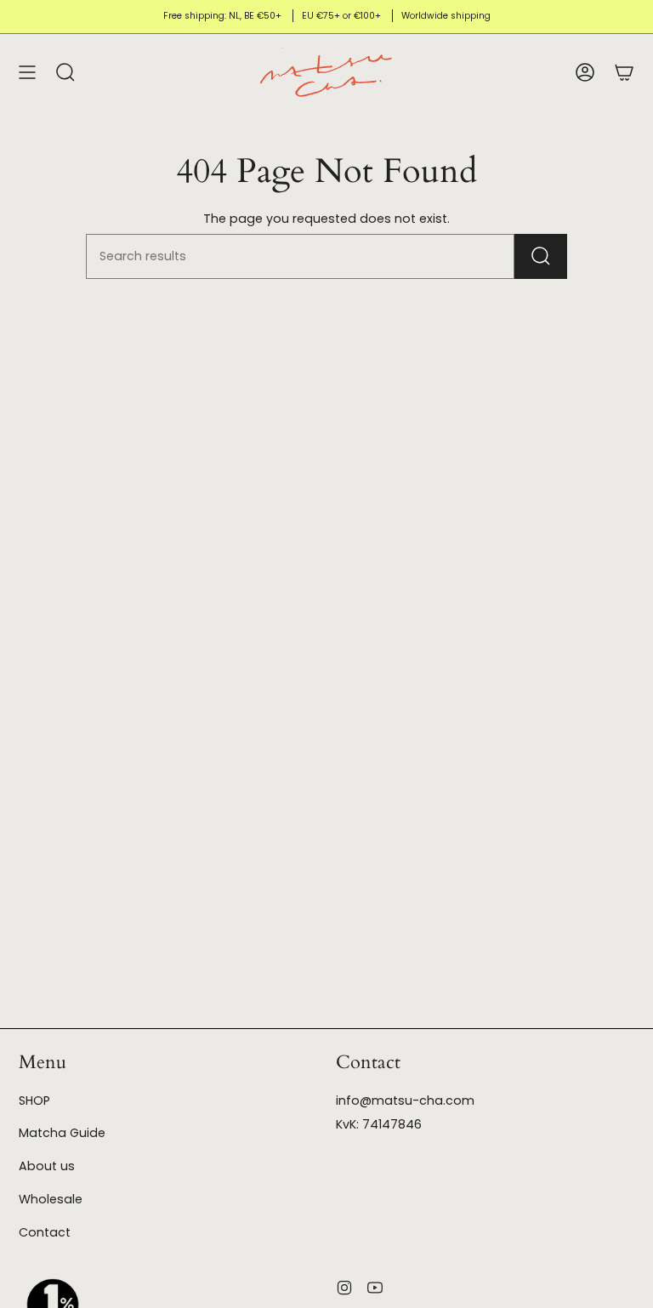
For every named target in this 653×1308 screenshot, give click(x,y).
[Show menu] (27, 72)
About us (47, 1165)
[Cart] (624, 72)
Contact (45, 1232)
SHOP (34, 1100)
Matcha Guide (62, 1132)
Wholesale (50, 1199)
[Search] (540, 256)
